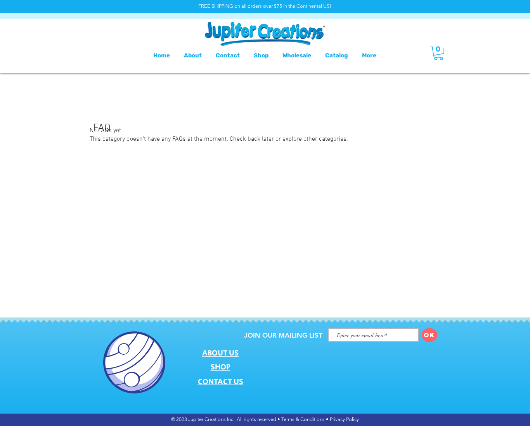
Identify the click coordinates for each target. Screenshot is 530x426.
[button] (438, 53)
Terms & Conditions (303, 419)
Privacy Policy (344, 419)
